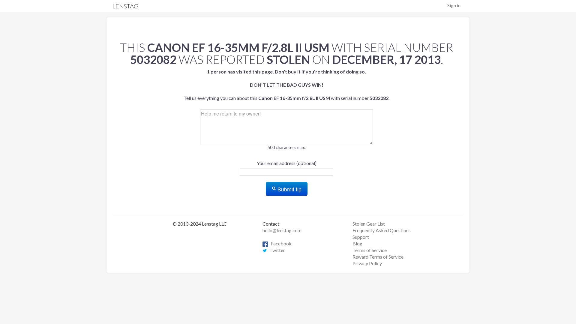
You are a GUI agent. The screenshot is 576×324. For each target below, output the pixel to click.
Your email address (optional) (286, 163)
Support (360, 237)
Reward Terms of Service (378, 257)
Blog (357, 243)
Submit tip (289, 189)
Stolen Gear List (368, 223)
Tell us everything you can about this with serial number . (286, 85)
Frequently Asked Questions (381, 230)
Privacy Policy (367, 263)
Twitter (276, 250)
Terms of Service (369, 250)
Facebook (280, 243)
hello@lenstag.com (282, 230)
